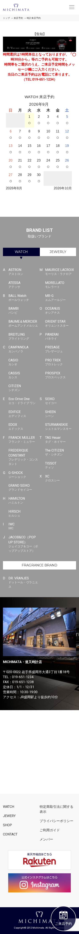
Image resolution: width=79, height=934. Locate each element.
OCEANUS (52, 310)
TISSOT (50, 465)
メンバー (46, 839)
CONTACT (10, 834)
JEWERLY (58, 252)
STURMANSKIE (58, 426)
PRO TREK (54, 362)
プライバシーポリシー (56, 821)
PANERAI (52, 336)
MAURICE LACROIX (59, 272)
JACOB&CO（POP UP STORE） (23, 543)
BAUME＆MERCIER (23, 323)
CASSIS (14, 375)
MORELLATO (54, 285)
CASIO (13, 362)
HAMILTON (16, 500)
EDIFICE (17, 414)
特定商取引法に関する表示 (56, 809)
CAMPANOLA (18, 349)
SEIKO (51, 401)
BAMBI (13, 310)
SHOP (7, 825)
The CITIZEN (54, 452)
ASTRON (15, 272)
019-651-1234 (22, 677)
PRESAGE (54, 349)
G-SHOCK (17, 475)
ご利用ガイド (50, 830)
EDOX (15, 426)
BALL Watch (18, 297)
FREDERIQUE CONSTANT (23, 457)
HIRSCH (14, 513)
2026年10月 (63, 188)
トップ (6, 18)
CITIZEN (14, 388)
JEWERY (9, 816)
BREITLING (18, 336)
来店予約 (18, 18)
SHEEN (50, 414)
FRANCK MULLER (21, 439)
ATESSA (14, 285)
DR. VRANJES (23, 582)
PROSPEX (55, 375)
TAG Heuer (55, 439)
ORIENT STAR (57, 323)
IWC (11, 526)
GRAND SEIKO (20, 487)
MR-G (55, 297)
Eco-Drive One (22, 401)
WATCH (21, 252)
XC (52, 478)
